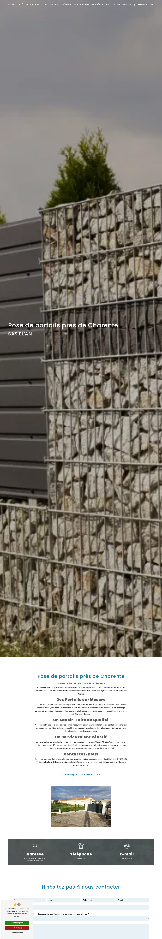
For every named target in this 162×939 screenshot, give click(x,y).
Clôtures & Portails (30, 4)
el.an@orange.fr (127, 858)
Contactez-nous (92, 774)
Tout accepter (17, 922)
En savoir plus (70, 774)
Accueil (12, 4)
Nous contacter (122, 4)
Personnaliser (17, 932)
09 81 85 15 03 (81, 858)
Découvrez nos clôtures (57, 4)
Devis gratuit (145, 4)
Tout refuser (17, 927)
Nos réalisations (101, 4)
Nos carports (81, 4)
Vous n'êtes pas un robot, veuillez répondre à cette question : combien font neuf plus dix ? (51, 914)
